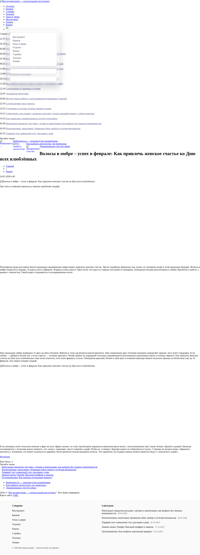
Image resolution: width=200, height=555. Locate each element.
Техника (10, 14)
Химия (9, 22)
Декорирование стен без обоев (55, 146)
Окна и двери (12, 17)
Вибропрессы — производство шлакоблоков (35, 141)
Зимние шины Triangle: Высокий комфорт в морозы (27, 475)
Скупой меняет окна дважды (20, 103)
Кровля (9, 9)
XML (15, 495)
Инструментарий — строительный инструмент (32, 492)
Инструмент (12, 19)
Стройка (10, 11)
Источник (5, 456)
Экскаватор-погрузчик (17, 93)
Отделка (10, 6)
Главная (10, 166)
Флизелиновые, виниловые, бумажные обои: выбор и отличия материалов (43, 128)
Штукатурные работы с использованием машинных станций (36, 98)
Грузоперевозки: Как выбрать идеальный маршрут (27, 477)
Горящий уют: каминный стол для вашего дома (29, 133)
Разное (9, 24)
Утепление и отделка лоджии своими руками (28, 108)
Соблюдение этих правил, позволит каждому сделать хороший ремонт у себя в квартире (50, 113)
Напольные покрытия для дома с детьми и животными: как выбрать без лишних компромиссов (53, 123)
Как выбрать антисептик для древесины (46, 143)
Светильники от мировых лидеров (23, 88)
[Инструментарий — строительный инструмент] (25, 1)
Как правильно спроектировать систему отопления (31, 118)
